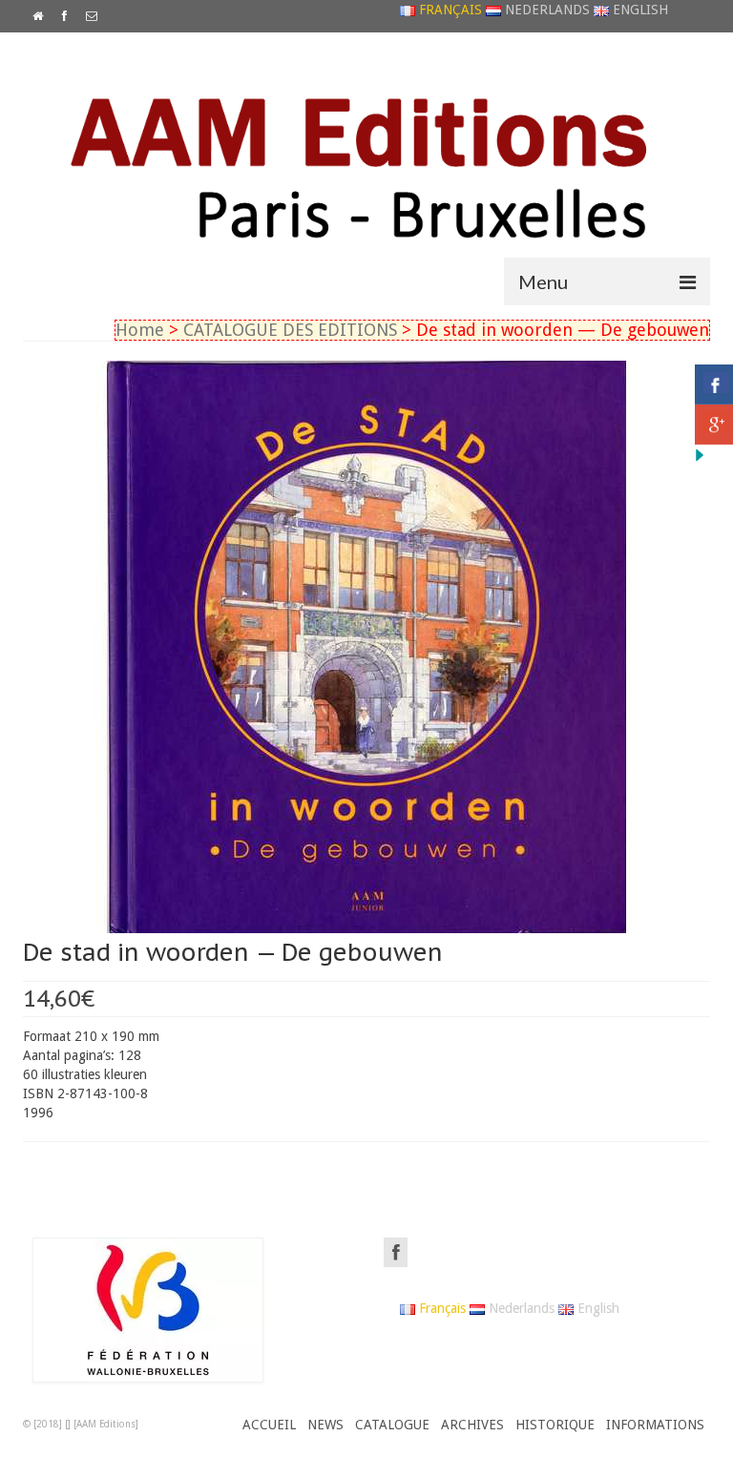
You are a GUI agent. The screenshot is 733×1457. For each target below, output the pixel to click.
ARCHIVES (472, 1424)
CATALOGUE (392, 1424)
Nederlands (545, 9)
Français (448, 9)
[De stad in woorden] (366, 646)
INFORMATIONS (655, 1424)
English (638, 9)
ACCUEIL (269, 1424)
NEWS (325, 1424)
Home (139, 330)
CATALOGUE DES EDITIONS (290, 330)
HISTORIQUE (555, 1424)
